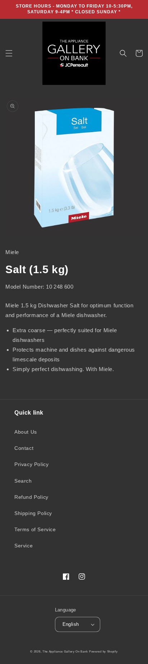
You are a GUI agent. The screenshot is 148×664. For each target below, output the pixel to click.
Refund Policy (31, 497)
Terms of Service (35, 529)
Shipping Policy (33, 513)
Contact (23, 448)
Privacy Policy (31, 464)
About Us (25, 432)
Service (23, 545)
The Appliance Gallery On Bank (65, 651)
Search (23, 481)
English (71, 624)
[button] (9, 53)
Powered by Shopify (103, 651)
